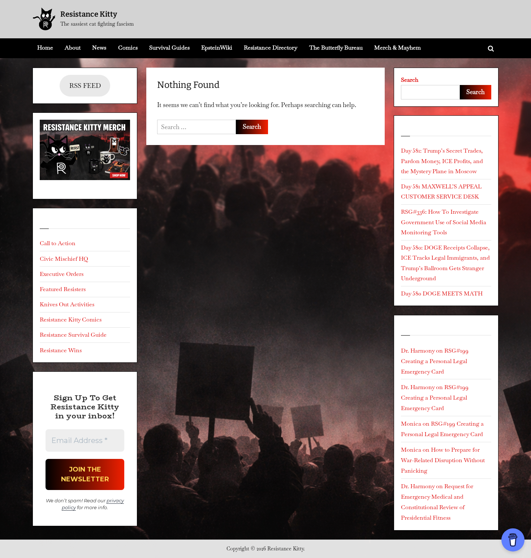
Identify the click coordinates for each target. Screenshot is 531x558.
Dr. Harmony (418, 350)
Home (45, 47)
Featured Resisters (63, 289)
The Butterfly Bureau (336, 47)
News (99, 47)
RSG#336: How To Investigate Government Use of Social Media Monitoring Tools (443, 222)
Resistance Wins (61, 350)
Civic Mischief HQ (64, 259)
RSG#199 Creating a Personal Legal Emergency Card (435, 361)
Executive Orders (61, 274)
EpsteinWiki (216, 47)
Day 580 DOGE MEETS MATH (442, 293)
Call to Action (57, 243)
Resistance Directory (270, 47)
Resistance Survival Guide (73, 334)
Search (409, 80)
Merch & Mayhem (397, 47)
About (73, 47)
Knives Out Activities (67, 304)
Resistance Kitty (88, 14)
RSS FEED (85, 85)
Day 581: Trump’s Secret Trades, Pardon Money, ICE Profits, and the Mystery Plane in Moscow (442, 161)
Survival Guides (169, 47)
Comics (128, 47)
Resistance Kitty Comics (71, 319)
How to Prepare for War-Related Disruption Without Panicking (443, 460)
